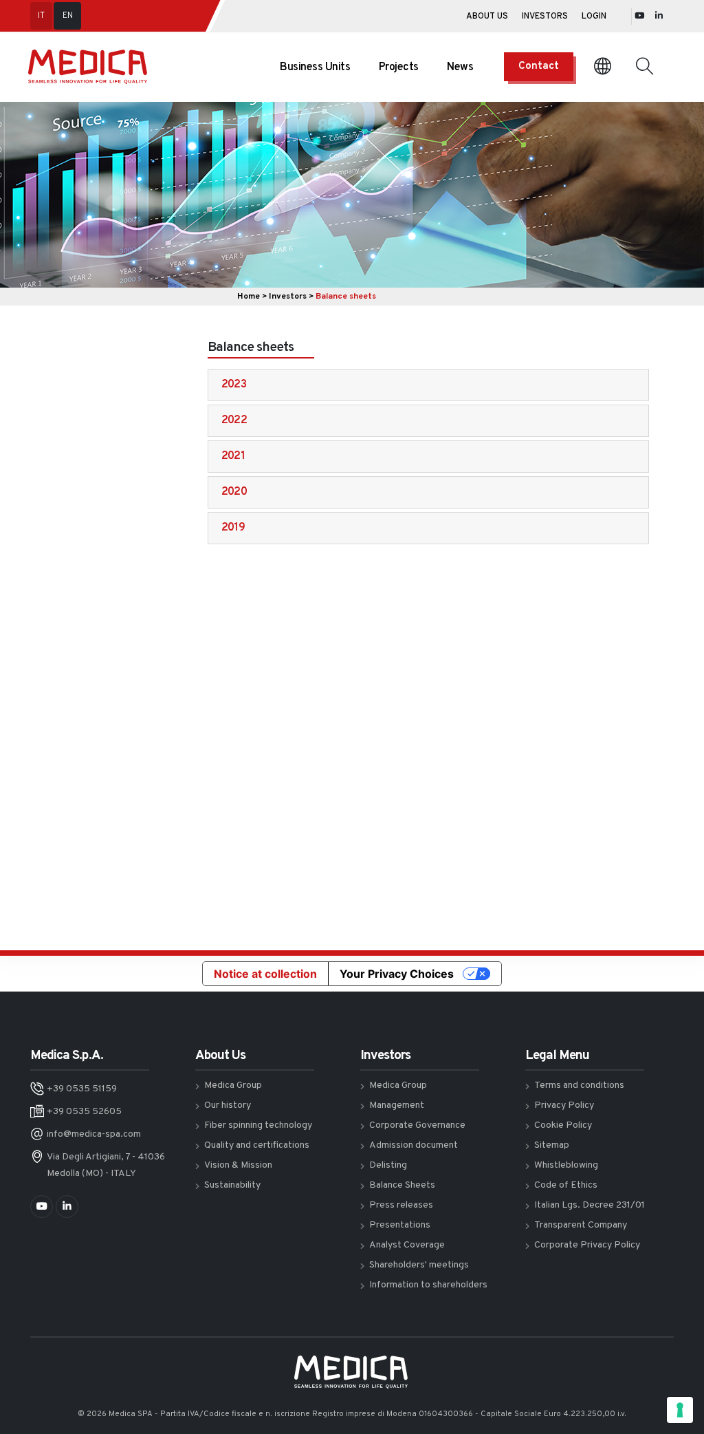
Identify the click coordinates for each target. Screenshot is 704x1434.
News (460, 67)
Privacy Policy (564, 1105)
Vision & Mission (238, 1165)
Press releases (401, 1205)
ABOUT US (487, 16)
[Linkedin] (659, 16)
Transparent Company (580, 1225)
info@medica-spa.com (94, 1134)
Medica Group (233, 1085)
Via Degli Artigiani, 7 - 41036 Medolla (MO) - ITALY (106, 1165)
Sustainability (232, 1185)
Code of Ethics (565, 1185)
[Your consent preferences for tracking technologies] (680, 1410)
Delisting (388, 1165)
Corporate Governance (417, 1125)
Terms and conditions (579, 1085)
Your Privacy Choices (397, 974)
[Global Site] (602, 67)
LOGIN (594, 16)
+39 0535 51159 (82, 1089)
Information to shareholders (428, 1285)
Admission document (413, 1145)
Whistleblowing (566, 1165)
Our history (227, 1105)
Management (396, 1105)
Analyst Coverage (407, 1245)
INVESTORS (545, 16)
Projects (399, 67)
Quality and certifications (256, 1145)
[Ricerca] (644, 66)
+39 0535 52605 (84, 1111)
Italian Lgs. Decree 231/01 (589, 1205)
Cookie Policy (563, 1125)
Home (248, 296)
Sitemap (551, 1145)
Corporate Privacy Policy (587, 1245)
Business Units (315, 67)
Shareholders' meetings (419, 1265)
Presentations (399, 1225)
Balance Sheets (402, 1185)
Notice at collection (265, 974)
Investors (288, 296)
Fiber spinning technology (258, 1125)
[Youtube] (639, 16)
